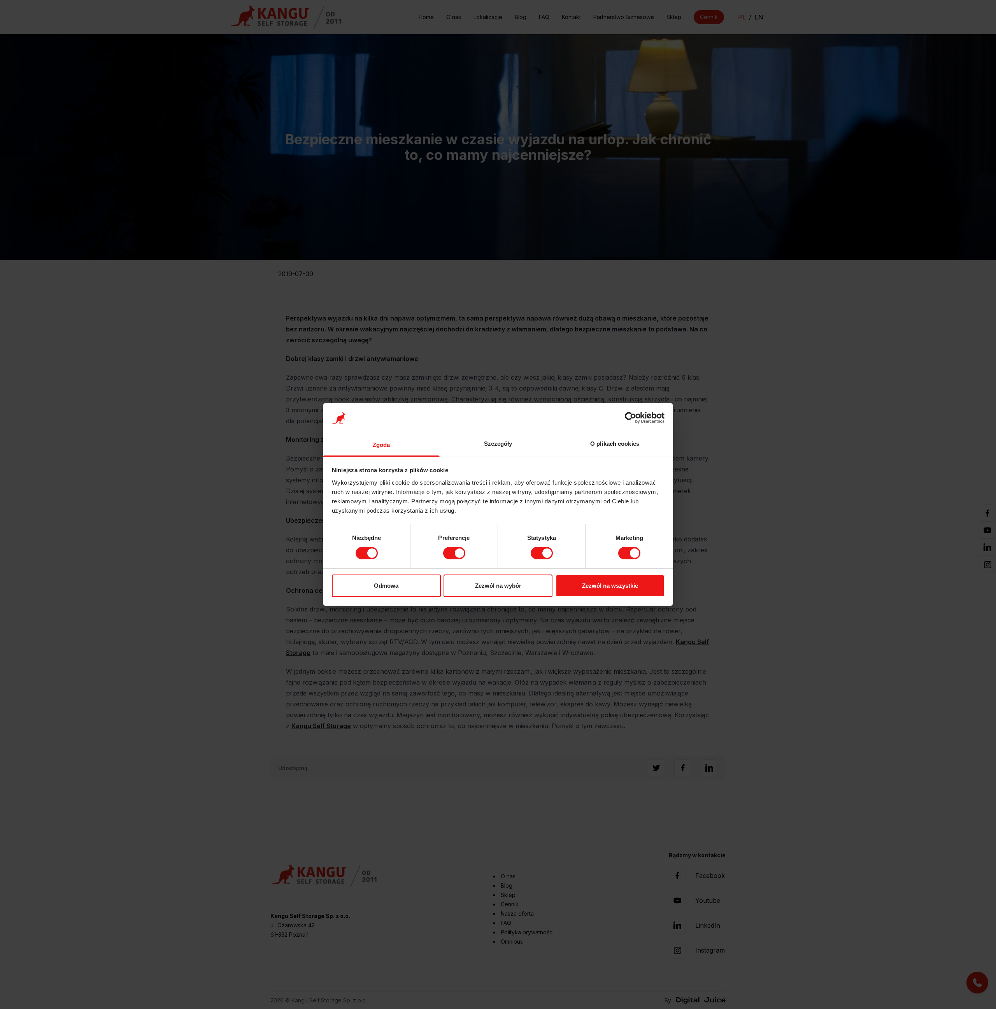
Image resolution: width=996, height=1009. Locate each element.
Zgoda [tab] (381, 444)
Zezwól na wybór (498, 585)
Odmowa (386, 585)
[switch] (454, 553)
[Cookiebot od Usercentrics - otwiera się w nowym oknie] (630, 418)
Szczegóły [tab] (498, 443)
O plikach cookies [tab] (614, 443)
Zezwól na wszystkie (610, 585)
